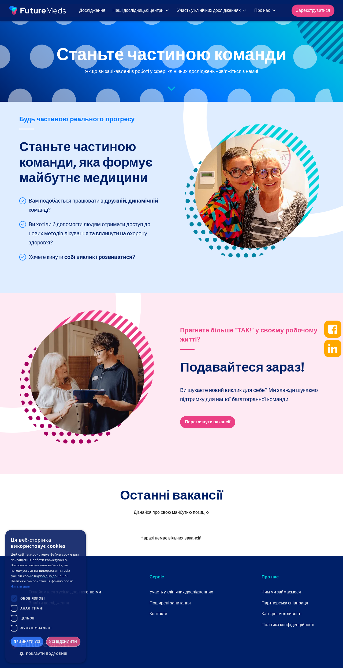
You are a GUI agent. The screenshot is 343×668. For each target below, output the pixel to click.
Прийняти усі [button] (27, 641)
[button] (141, 10)
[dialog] (45, 596)
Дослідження (92, 10)
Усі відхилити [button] (63, 641)
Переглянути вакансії (207, 422)
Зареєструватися (313, 10)
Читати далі (20, 586)
